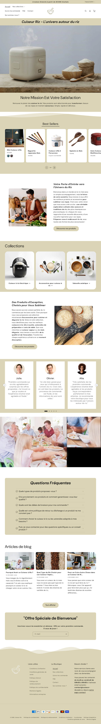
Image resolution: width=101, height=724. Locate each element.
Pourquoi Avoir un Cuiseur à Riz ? (19, 572)
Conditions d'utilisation (37, 668)
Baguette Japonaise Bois (34, 152)
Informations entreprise (38, 694)
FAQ (54, 679)
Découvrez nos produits (66, 228)
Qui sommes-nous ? (60, 686)
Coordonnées (78, 717)
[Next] (96, 385)
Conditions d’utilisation (65, 717)
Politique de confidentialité (39, 687)
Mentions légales (35, 691)
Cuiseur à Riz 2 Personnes (55, 152)
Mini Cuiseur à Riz (14, 150)
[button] (18, 7)
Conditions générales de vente (38, 673)
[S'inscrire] (66, 634)
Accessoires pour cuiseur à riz (50, 284)
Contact (55, 682)
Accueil (55, 668)
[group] (50, 59)
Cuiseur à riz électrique (18, 283)
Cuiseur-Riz (18, 717)
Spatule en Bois (76, 151)
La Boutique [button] (56, 664)
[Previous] (4, 385)
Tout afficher (50, 605)
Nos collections (58, 672)
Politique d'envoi (35, 678)
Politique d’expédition (90, 717)
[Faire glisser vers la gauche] (46, 167)
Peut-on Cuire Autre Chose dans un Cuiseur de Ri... (81, 573)
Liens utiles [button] (33, 664)
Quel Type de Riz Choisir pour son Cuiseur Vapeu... (49, 573)
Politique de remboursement (35, 682)
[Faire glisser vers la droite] (54, 167)
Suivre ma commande (60, 675)
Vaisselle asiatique (80, 283)
